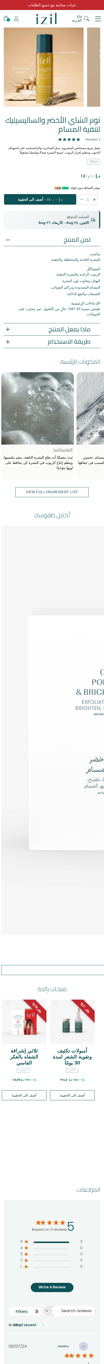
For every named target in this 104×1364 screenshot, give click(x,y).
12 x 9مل (72, 1070)
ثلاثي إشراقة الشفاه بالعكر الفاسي (24, 1056)
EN (79, 17)
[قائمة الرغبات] (7, 1003)
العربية (77, 20)
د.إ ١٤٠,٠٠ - (40, 199)
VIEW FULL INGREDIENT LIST (52, 492)
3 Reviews (93, 139)
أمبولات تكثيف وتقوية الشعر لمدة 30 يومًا (72, 1056)
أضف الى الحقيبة (24, 1095)
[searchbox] (74, 1311)
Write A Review (52, 1287)
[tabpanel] (43, 67)
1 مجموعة (23, 1070)
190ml (93, 162)
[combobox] (43, 1325)
